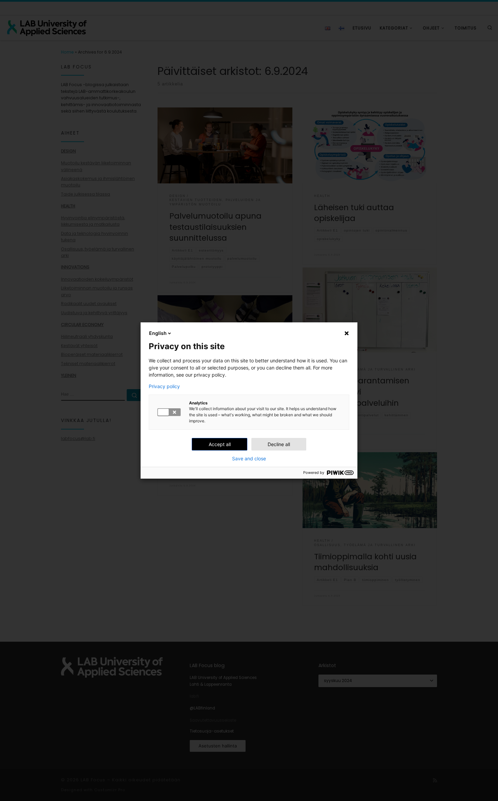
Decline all (279, 444)
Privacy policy (164, 386)
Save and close (249, 458)
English (158, 333)
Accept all (220, 444)
